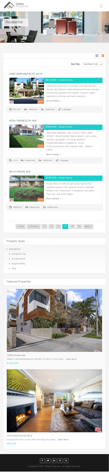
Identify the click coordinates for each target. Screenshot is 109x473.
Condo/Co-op (19, 254)
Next (87, 227)
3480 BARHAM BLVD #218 (25, 74)
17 (72, 226)
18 (79, 226)
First (21, 227)
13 (44, 226)
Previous (34, 227)
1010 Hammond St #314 (19, 436)
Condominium (19, 259)
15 (58, 226)
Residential (14, 249)
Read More (71, 359)
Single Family (18, 264)
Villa (14, 269)
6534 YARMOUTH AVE (23, 121)
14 (51, 226)
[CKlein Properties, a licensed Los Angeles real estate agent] (17, 5)
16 (65, 226)
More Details (53, 101)
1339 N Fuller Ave (16, 355)
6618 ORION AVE (20, 172)
